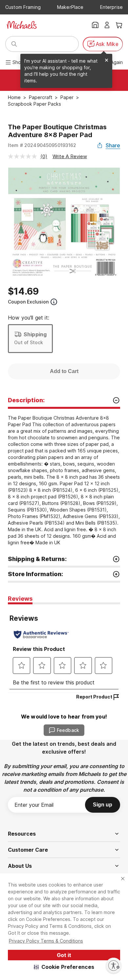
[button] (64, 967)
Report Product (94, 696)
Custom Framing (23, 7)
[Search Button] (14, 44)
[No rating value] (24, 156)
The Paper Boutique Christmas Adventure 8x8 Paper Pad (57, 131)
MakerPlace (70, 7)
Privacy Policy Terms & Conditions (46, 941)
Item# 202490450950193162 (42, 145)
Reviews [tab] (20, 598)
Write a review (70, 156)
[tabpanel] (64, 648)
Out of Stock (28, 342)
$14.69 (23, 291)
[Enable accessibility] (113, 965)
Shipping (35, 334)
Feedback (68, 730)
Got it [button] (64, 955)
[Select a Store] (95, 25)
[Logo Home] (21, 25)
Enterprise (111, 7)
